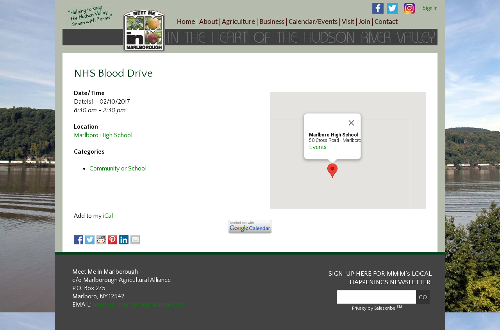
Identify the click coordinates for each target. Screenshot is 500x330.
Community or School (117, 168)
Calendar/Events (313, 22)
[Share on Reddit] (101, 239)
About (208, 22)
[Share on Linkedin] (124, 239)
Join (364, 22)
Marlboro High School (103, 135)
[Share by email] (135, 239)
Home (186, 22)
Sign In (430, 8)
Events (318, 147)
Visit (348, 22)
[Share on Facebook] (78, 239)
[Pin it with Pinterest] (112, 239)
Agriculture (238, 22)
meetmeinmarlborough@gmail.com (139, 304)
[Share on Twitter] (90, 239)
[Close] (351, 122)
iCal (108, 215)
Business (271, 22)
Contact (386, 22)
